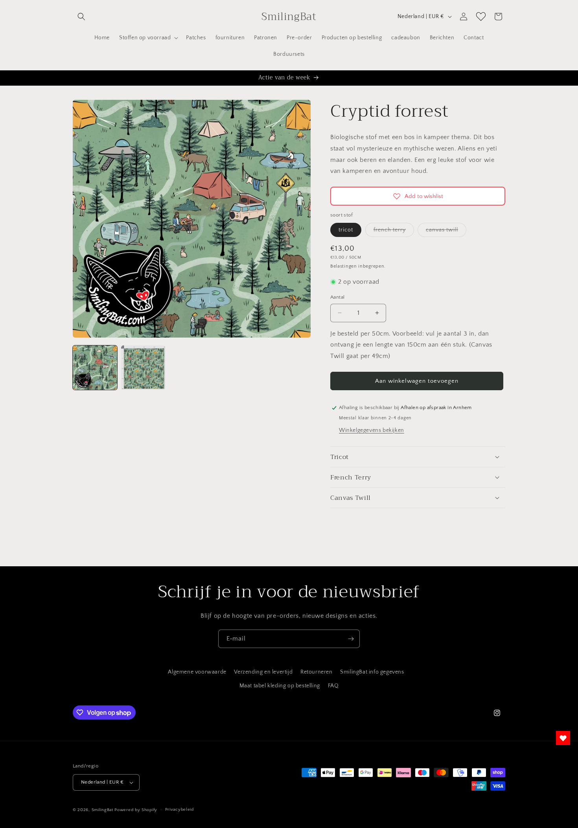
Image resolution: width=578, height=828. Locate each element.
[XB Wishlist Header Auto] (481, 16)
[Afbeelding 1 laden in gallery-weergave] (95, 367)
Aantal (337, 297)
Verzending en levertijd (263, 672)
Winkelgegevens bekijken (371, 430)
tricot (346, 230)
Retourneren (316, 672)
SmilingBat (102, 810)
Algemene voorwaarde (197, 672)
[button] (81, 16)
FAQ (333, 686)
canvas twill (446, 231)
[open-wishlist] (563, 738)
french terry (394, 231)
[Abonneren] (350, 639)
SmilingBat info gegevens (372, 672)
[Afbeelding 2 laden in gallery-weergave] (143, 367)
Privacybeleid (179, 809)
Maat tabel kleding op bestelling (279, 686)
